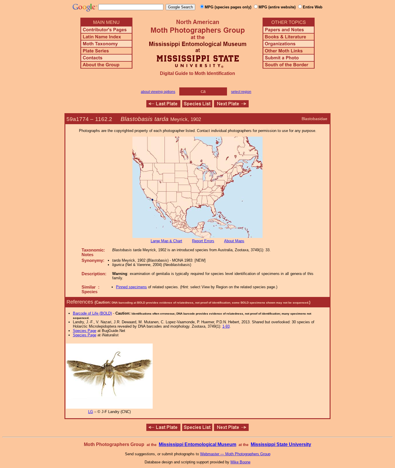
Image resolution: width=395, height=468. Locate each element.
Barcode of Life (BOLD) (92, 313)
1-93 (226, 326)
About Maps (234, 241)
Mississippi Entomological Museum (197, 444)
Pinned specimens (131, 287)
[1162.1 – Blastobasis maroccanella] (163, 105)
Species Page (84, 330)
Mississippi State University (281, 444)
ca (203, 91)
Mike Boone (240, 462)
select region (241, 92)
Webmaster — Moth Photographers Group (235, 454)
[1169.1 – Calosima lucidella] (231, 105)
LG (90, 412)
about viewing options (158, 92)
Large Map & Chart (166, 241)
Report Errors (203, 241)
